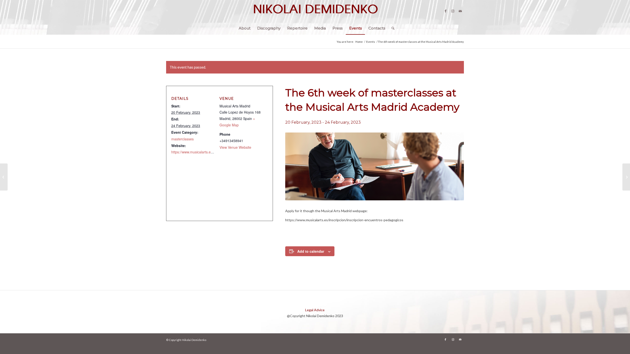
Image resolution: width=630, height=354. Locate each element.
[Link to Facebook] (445, 11)
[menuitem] (245, 28)
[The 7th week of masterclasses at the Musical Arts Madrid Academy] (626, 177)
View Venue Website (235, 147)
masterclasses (182, 138)
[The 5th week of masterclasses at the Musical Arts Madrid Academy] (4, 177)
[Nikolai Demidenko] (315, 11)
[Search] (391, 28)
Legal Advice (315, 310)
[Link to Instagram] (453, 11)
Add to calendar (310, 251)
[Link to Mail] (460, 11)
